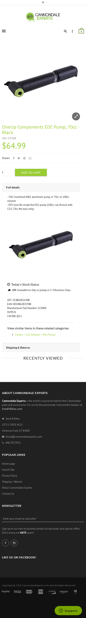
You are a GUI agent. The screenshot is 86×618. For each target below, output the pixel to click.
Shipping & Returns (18, 347)
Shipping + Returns (12, 481)
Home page (8, 463)
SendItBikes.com (12, 409)
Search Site (8, 469)
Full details (13, 187)
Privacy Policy (9, 475)
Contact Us (8, 493)
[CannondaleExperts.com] (43, 17)
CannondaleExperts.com (35, 585)
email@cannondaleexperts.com (24, 436)
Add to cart (31, 172)
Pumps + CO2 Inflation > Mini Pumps (35, 334)
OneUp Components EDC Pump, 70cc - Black (40, 129)
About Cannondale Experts (17, 487)
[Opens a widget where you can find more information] (68, 611)
